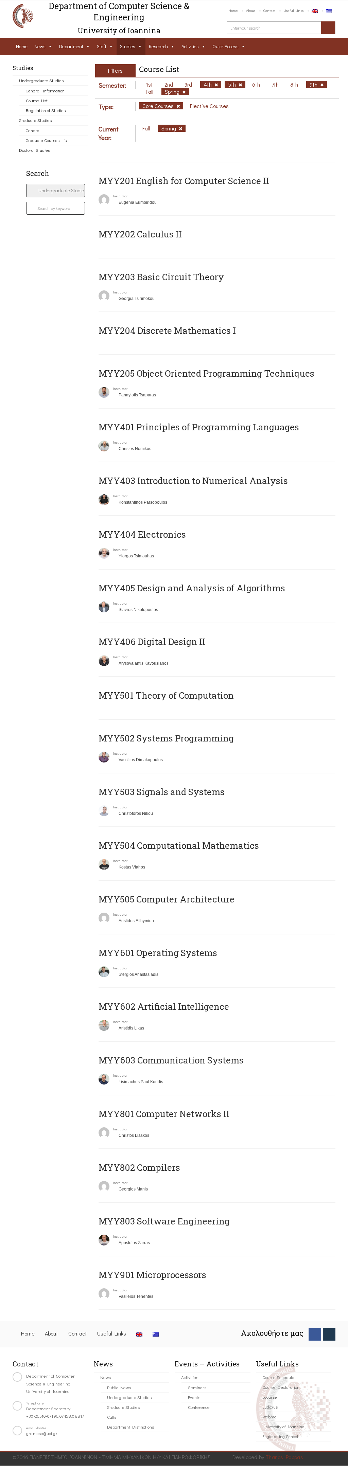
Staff (101, 46)
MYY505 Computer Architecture (166, 899)
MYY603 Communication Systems (171, 1060)
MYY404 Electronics (142, 534)
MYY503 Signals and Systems (162, 792)
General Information (45, 90)
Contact (269, 10)
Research (158, 46)
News (40, 46)
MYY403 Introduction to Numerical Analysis (193, 480)
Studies (127, 46)
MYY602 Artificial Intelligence (164, 1006)
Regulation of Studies (46, 110)
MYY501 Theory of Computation (166, 695)
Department (71, 46)
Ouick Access (225, 46)
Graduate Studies (35, 120)
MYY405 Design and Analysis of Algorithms (192, 588)
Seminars (197, 1387)
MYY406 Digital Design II (152, 641)
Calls (111, 1417)
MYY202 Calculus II (140, 234)
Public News (119, 1387)
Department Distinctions (130, 1427)
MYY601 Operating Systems (158, 953)
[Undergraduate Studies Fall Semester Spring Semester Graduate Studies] (55, 190)
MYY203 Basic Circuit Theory (161, 277)
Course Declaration (280, 1387)
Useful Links (293, 10)
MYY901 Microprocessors (152, 1274)
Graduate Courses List (47, 140)
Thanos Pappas (284, 1457)
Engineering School (280, 1436)
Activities (190, 46)
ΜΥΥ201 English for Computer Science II (184, 180)
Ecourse (269, 1397)
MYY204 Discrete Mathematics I (167, 330)
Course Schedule (278, 1377)
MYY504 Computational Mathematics (179, 845)
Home (233, 10)
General (33, 130)
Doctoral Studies (34, 150)
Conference (199, 1407)
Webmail (270, 1416)
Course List (37, 100)
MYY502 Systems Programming (166, 738)
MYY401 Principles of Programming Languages (199, 427)
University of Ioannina (283, 1426)
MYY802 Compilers (139, 1167)
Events (194, 1397)
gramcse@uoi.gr (41, 1433)
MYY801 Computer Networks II (164, 1113)
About (250, 10)
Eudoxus (270, 1407)
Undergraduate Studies (41, 80)
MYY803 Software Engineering (164, 1221)
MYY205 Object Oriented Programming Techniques (206, 373)
